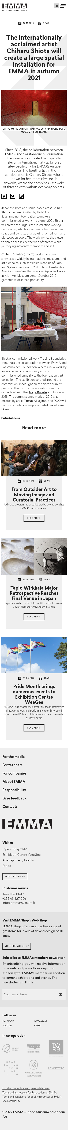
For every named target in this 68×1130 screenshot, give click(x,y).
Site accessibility (11, 1101)
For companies (14, 773)
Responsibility (14, 790)
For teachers (12, 765)
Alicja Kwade (38, 392)
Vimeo (37, 1026)
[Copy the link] (21, 197)
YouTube (7, 1026)
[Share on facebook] (4, 197)
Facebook (8, 1022)
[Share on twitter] (13, 197)
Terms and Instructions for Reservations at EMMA (29, 1093)
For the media (13, 757)
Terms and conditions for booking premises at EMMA (32, 1097)
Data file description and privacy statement (26, 1088)
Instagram (40, 1022)
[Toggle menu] (63, 5)
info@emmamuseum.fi (18, 903)
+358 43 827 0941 (14, 899)
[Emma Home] (14, 5)
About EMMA (13, 782)
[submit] (60, 995)
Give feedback (14, 798)
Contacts (9, 807)
